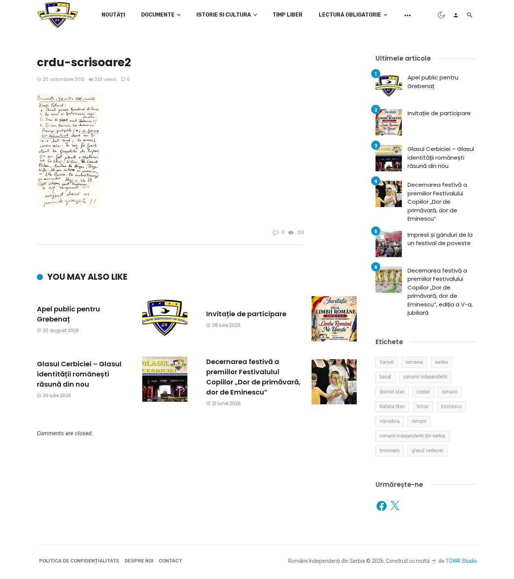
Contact (170, 561)
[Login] (455, 15)
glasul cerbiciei (427, 450)
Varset (387, 362)
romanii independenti (425, 376)
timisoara (390, 450)
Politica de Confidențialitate (79, 561)
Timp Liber (287, 15)
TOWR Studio (461, 561)
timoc (423, 406)
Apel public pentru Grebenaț (68, 314)
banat (385, 376)
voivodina (390, 421)
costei (423, 392)
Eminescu (451, 406)
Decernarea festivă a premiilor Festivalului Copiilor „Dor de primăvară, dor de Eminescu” (253, 377)
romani (419, 421)
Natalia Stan (392, 406)
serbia (441, 362)
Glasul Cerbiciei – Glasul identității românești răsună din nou (79, 374)
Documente (158, 15)
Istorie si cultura (223, 15)
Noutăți (113, 15)
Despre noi (139, 561)
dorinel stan (392, 392)
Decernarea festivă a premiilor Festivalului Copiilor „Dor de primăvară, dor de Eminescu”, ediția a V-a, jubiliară (440, 292)
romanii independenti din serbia (412, 436)
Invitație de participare (246, 313)
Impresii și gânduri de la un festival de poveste (440, 239)
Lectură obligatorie (350, 15)
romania (414, 362)
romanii (450, 392)
